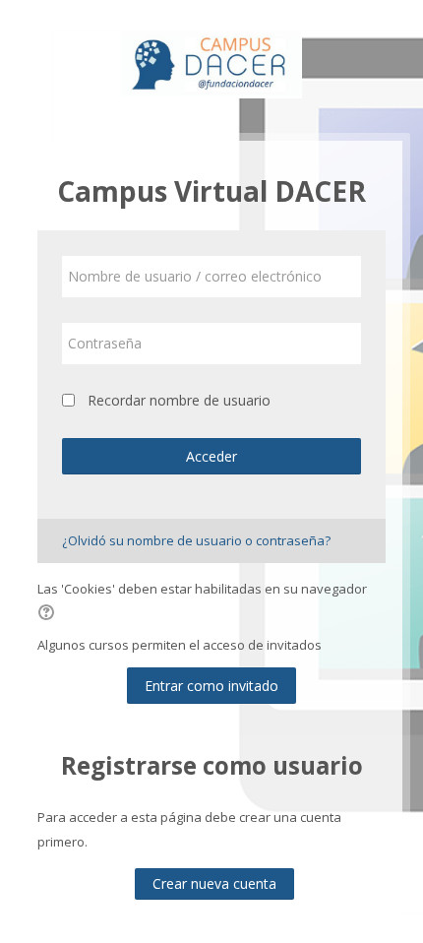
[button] (49, 614)
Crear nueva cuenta (214, 883)
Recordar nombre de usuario (179, 400)
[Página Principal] (211, 65)
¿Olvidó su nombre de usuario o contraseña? (196, 540)
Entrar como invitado (211, 685)
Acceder (211, 456)
